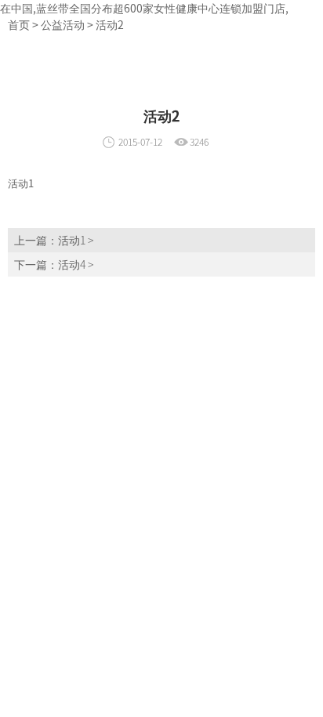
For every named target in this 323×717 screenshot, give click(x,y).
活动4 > (75, 264)
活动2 (110, 24)
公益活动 (63, 24)
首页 (19, 24)
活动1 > (75, 240)
